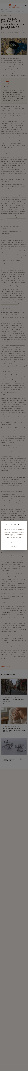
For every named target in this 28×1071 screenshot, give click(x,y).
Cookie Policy (15, 534)
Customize (14, 546)
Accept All (14, 542)
